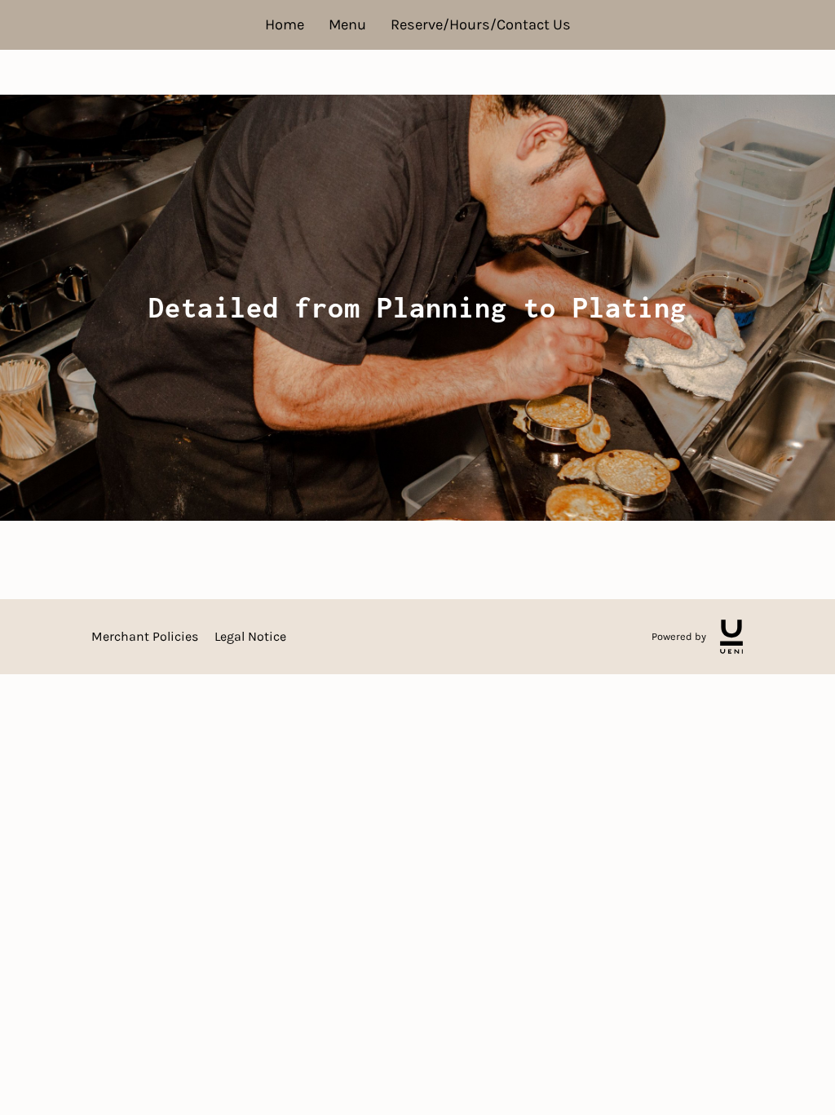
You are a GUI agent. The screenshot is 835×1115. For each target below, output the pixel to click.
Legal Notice (250, 636)
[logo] (731, 636)
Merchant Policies (144, 636)
